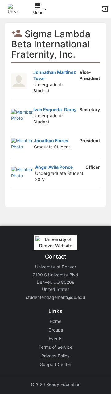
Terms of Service (55, 347)
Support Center (55, 364)
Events (55, 338)
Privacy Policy (55, 355)
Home (55, 321)
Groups (55, 329)
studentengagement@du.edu (55, 297)
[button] (13, 8)
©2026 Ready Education (55, 384)
